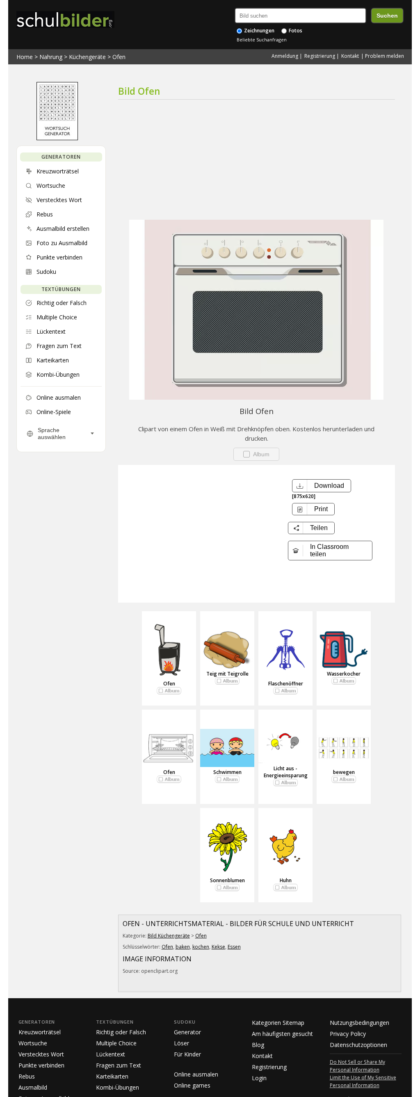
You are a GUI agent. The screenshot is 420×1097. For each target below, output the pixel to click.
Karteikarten (112, 1076)
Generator (187, 1032)
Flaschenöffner (285, 683)
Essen (234, 946)
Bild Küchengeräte (169, 935)
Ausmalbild (32, 1087)
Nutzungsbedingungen (359, 1022)
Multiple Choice (116, 1043)
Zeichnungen (258, 30)
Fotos (295, 30)
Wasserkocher (344, 673)
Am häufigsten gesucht (282, 1034)
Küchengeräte (87, 57)
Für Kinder (187, 1054)
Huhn (286, 880)
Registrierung (319, 55)
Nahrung (50, 57)
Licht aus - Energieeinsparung (286, 772)
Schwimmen (227, 772)
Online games (192, 1085)
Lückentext (110, 1054)
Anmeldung (285, 55)
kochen (200, 946)
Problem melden (384, 55)
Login (259, 1078)
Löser (181, 1043)
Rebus (26, 1076)
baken (183, 946)
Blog (258, 1045)
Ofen (119, 57)
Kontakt (350, 55)
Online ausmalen (196, 1074)
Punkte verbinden (41, 1065)
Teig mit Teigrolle (227, 673)
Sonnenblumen (227, 880)
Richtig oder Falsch (121, 1032)
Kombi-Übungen (117, 1087)
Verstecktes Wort (41, 1054)
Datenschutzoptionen (358, 1045)
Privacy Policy (348, 1034)
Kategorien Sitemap (278, 1022)
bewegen (344, 772)
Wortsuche (32, 1043)
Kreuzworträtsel (39, 1032)
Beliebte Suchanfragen (262, 39)
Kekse (218, 946)
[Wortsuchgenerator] (57, 138)
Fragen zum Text (118, 1065)
